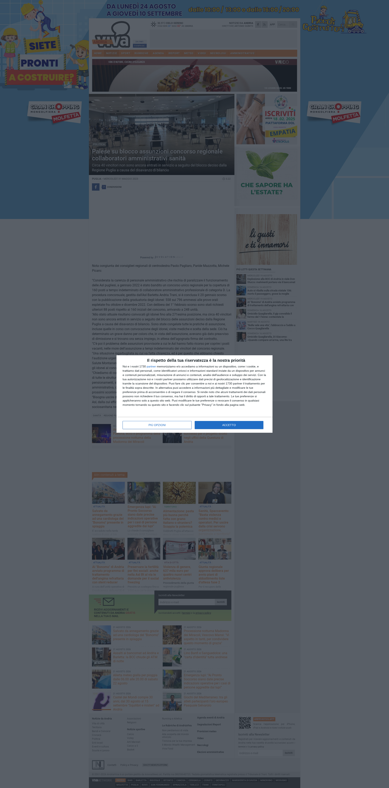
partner (151, 366)
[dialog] (194, 394)
